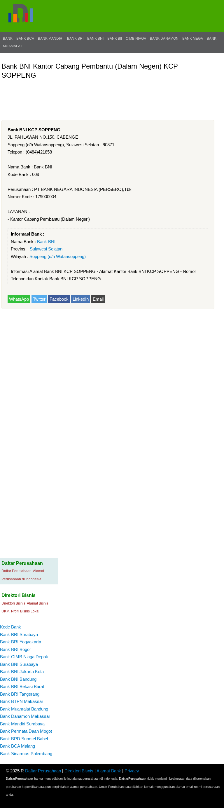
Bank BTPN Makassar (21, 701)
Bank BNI (95, 38)
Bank (8, 38)
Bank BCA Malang (17, 745)
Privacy (132, 770)
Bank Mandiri (50, 38)
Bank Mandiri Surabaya (22, 723)
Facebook (59, 299)
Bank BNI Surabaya (19, 664)
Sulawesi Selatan (46, 248)
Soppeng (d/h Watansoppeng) (57, 256)
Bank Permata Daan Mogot (26, 731)
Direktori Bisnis (78, 770)
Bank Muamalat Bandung (24, 708)
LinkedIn (81, 299)
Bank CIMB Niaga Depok (24, 656)
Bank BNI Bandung (18, 679)
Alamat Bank (109, 770)
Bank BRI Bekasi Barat (22, 686)
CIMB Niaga (136, 38)
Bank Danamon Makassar (25, 716)
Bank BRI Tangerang (19, 694)
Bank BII (114, 38)
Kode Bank (10, 626)
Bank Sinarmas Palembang (26, 753)
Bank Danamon (164, 38)
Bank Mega (192, 38)
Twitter (39, 299)
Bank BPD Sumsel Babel (24, 738)
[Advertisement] (107, 96)
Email (98, 299)
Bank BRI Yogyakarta (20, 641)
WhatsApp (19, 299)
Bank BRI (75, 38)
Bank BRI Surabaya (19, 634)
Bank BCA (25, 38)
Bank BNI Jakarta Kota (22, 671)
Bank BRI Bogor (15, 649)
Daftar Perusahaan (43, 770)
